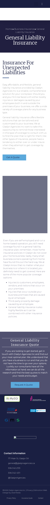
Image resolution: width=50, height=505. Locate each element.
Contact (40, 498)
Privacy (30, 490)
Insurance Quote (27, 498)
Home (9, 29)
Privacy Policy (11, 498)
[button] (36, 4)
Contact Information (14, 453)
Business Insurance (24, 29)
